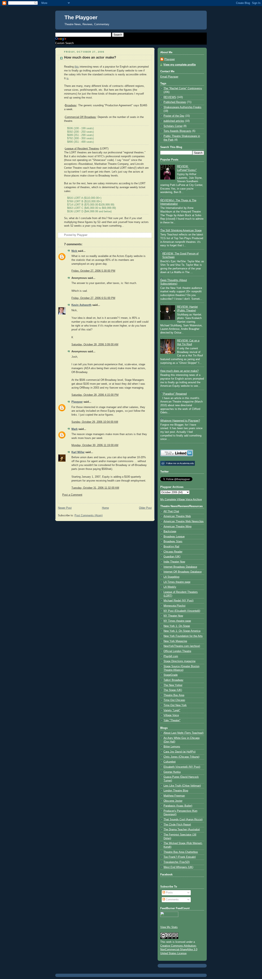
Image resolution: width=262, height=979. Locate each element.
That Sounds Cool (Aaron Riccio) (183, 819)
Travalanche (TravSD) (177, 862)
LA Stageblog (171, 576)
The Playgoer (80, 17)
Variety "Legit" (172, 710)
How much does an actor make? (90, 57)
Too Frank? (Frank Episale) (180, 857)
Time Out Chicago (174, 700)
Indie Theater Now (174, 561)
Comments (172, 899)
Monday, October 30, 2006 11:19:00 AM (94, 445)
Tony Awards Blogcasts (177, 131)
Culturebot (170, 761)
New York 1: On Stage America (182, 631)
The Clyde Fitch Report (177, 824)
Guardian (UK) (172, 556)
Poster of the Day (174, 115)
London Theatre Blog (176, 790)
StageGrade (171, 675)
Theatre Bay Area (174, 695)
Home (105, 507)
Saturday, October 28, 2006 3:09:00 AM (94, 344)
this (77, 66)
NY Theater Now (173, 615)
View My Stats (169, 927)
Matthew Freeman (174, 795)
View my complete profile (179, 64)
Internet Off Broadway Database (183, 571)
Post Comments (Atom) (89, 515)
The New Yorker (173, 685)
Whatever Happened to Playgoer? (180, 420)
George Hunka (172, 772)
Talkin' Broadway (173, 680)
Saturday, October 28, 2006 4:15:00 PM (95, 394)
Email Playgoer (169, 76)
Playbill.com (171, 656)
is (68, 78)
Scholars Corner (173, 126)
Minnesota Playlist (174, 605)
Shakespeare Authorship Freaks (182, 107)
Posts (169, 892)
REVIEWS (170, 97)
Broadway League (174, 536)
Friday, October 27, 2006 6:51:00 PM (93, 298)
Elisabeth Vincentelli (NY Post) (182, 766)
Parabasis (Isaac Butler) (178, 805)
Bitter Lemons (172, 746)
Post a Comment (72, 494)
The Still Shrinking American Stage (181, 230)
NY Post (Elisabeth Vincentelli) (182, 610)
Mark (74, 429)
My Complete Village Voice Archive (181, 499)
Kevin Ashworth (81, 305)
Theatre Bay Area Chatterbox (181, 852)
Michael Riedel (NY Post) (178, 600)
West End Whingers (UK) (178, 867)
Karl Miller (78, 452)
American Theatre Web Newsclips (184, 521)
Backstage (170, 531)
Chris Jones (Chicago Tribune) (181, 756)
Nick (74, 251)
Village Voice (171, 715)
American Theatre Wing (177, 526)
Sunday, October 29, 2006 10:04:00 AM (94, 422)
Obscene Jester (173, 800)
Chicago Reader (173, 551)
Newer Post (65, 507)
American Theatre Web (177, 516)
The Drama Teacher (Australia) (182, 829)
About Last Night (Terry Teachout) (183, 732)
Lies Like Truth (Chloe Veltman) (182, 785)
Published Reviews (175, 102)
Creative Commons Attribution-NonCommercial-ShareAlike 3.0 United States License (178, 949)
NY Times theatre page (177, 621)
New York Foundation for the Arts (183, 636)
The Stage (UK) (173, 690)
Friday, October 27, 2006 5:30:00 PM (93, 270)
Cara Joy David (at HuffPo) (179, 751)
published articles (174, 121)
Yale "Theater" (172, 720)
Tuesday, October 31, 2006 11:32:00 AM (95, 487)
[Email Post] (88, 235)
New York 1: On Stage (177, 626)
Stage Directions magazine (179, 661)
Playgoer (77, 401)
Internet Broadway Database (180, 566)
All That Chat (171, 511)
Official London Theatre (177, 651)
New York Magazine (175, 641)
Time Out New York (175, 705)
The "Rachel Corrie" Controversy (183, 88)
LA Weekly (170, 587)
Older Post (145, 507)
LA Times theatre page (177, 582)
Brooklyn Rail (171, 546)
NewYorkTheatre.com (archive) (182, 646)
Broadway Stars (173, 541)
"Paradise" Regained (174, 393)
